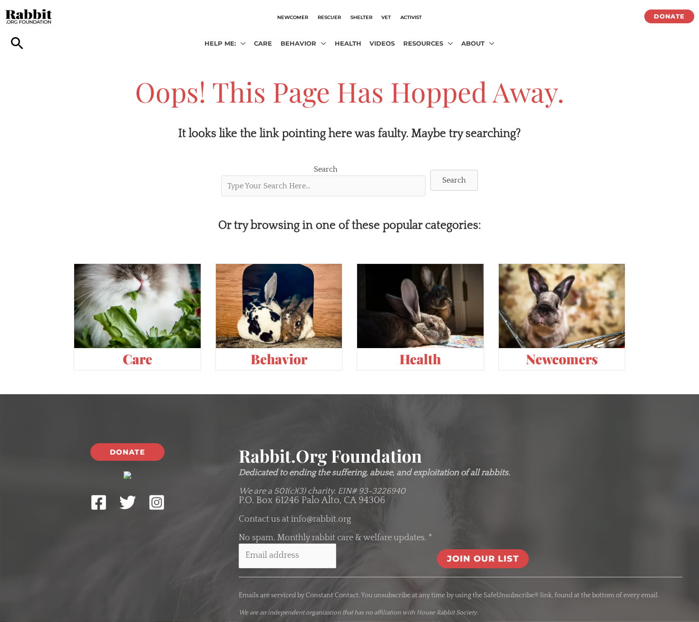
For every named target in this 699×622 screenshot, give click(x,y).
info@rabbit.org (321, 519)
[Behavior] (279, 306)
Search (326, 169)
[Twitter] (127, 502)
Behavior (279, 359)
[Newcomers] (562, 306)
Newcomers (562, 359)
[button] (669, 16)
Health (420, 359)
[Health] (420, 306)
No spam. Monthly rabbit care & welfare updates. (335, 538)
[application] (241, 43)
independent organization (304, 612)
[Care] (137, 306)
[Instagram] (156, 502)
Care (137, 359)
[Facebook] (98, 502)
